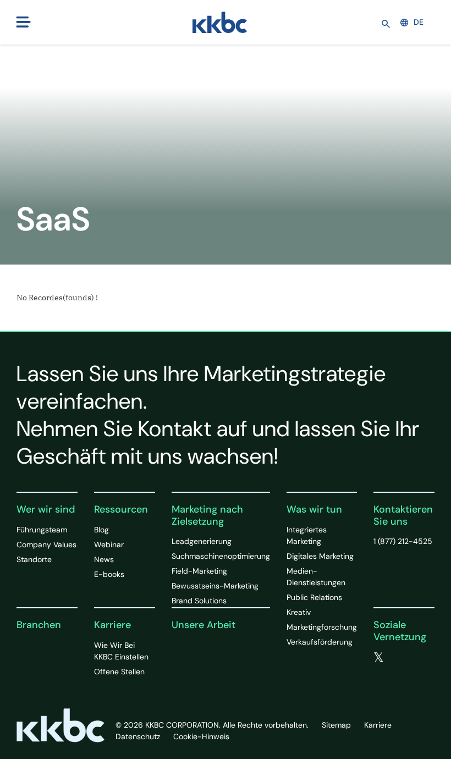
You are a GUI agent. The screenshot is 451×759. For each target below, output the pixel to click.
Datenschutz (138, 736)
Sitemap (336, 725)
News (104, 559)
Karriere (112, 624)
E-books (109, 574)
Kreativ (299, 612)
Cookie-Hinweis (201, 736)
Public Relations (314, 597)
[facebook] (401, 658)
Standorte (34, 559)
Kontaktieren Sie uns (403, 515)
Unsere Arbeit (203, 624)
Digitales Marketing (320, 556)
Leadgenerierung (202, 541)
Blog (101, 530)
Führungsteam (41, 530)
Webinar (109, 544)
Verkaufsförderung (320, 642)
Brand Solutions (199, 601)
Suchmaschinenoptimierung (221, 556)
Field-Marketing (199, 571)
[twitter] (378, 658)
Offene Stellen (119, 671)
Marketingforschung (322, 627)
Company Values (46, 544)
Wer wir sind (45, 509)
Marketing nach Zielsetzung (207, 515)
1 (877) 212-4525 (402, 541)
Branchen (38, 624)
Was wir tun (314, 509)
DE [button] (419, 22)
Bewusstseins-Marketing (215, 586)
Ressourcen (121, 509)
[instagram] (399, 670)
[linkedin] (377, 670)
